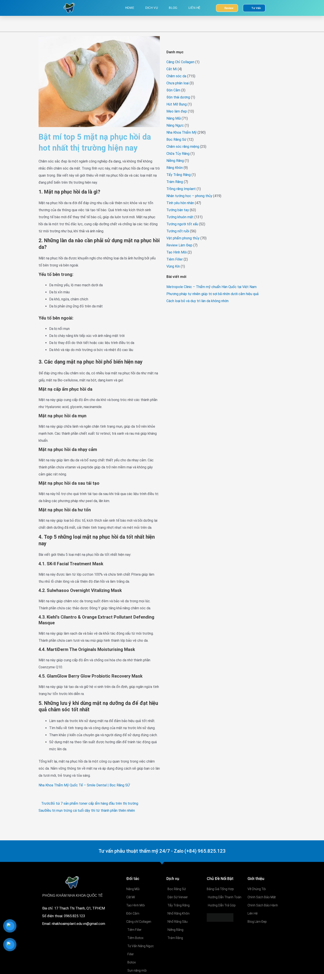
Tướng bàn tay (177, 210)
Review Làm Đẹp (179, 245)
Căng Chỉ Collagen (180, 62)
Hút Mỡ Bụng (176, 104)
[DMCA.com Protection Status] (220, 917)
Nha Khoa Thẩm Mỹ (181, 132)
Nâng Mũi (173, 118)
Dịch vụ (151, 7)
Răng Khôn (174, 168)
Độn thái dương (178, 97)
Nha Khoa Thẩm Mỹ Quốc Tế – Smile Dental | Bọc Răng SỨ (84, 785)
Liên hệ (194, 7)
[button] (167, 41)
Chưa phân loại (177, 83)
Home (129, 7)
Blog (173, 7)
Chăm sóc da (176, 76)
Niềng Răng (175, 161)
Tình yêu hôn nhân (180, 203)
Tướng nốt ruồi (177, 231)
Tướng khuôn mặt (180, 217)
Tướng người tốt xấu (182, 224)
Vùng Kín (173, 266)
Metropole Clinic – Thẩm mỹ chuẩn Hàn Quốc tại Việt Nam (211, 287)
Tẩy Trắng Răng (178, 175)
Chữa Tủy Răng (178, 154)
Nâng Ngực (175, 125)
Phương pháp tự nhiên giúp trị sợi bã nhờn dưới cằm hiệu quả (212, 294)
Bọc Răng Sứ (176, 139)
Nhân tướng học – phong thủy (189, 196)
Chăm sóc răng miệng (182, 146)
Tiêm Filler (174, 259)
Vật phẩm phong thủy (182, 238)
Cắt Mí (171, 69)
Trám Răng (174, 182)
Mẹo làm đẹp (176, 111)
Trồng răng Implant (181, 189)
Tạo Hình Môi (176, 252)
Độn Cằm (173, 90)
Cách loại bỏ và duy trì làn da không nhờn (197, 301)
